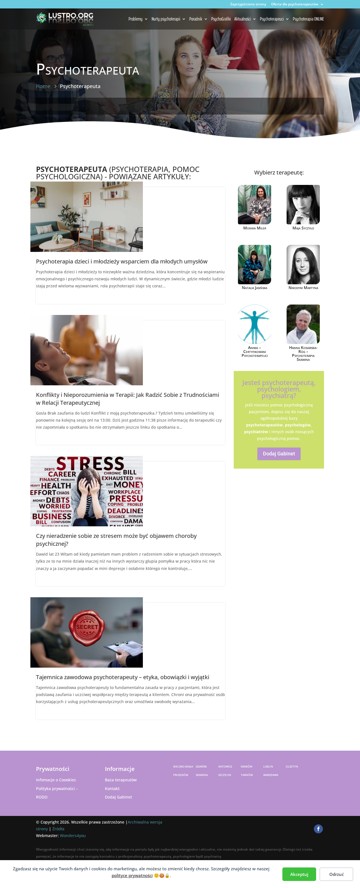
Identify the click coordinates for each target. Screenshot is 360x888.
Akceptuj (299, 874)
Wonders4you (73, 835)
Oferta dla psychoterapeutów (294, 4)
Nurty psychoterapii (166, 19)
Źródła (58, 828)
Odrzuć (336, 874)
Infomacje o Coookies (56, 779)
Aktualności (242, 19)
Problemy (136, 19)
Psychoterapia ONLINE (308, 19)
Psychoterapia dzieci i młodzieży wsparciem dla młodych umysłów (122, 261)
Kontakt (112, 788)
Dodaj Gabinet (279, 454)
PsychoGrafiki (221, 19)
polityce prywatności (132, 875)
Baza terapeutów (121, 779)
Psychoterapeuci (272, 19)
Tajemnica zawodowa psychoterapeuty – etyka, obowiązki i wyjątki (122, 677)
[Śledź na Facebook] (318, 828)
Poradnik (195, 19)
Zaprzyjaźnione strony (248, 4)
